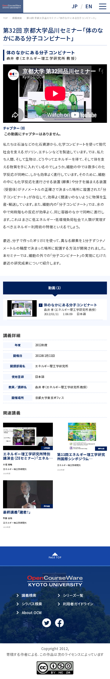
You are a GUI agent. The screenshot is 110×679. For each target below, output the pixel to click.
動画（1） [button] (54, 287)
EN (88, 6)
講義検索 (29, 595)
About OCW (32, 612)
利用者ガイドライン (78, 603)
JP (75, 6)
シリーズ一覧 (73, 595)
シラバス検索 (32, 603)
